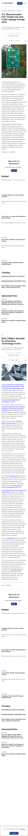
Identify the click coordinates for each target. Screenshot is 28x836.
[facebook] (9, 40)
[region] (14, 831)
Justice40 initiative (16, 569)
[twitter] (14, 40)
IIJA (2, 334)
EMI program (10, 538)
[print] (25, 40)
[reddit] (16, 40)
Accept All (14, 833)
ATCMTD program (14, 476)
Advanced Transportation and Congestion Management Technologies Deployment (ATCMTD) (13, 408)
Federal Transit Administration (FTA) (14, 388)
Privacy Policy (22, 829)
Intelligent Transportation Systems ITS (12, 10)
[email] (18, 40)
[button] (3, 3)
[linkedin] (11, 40)
